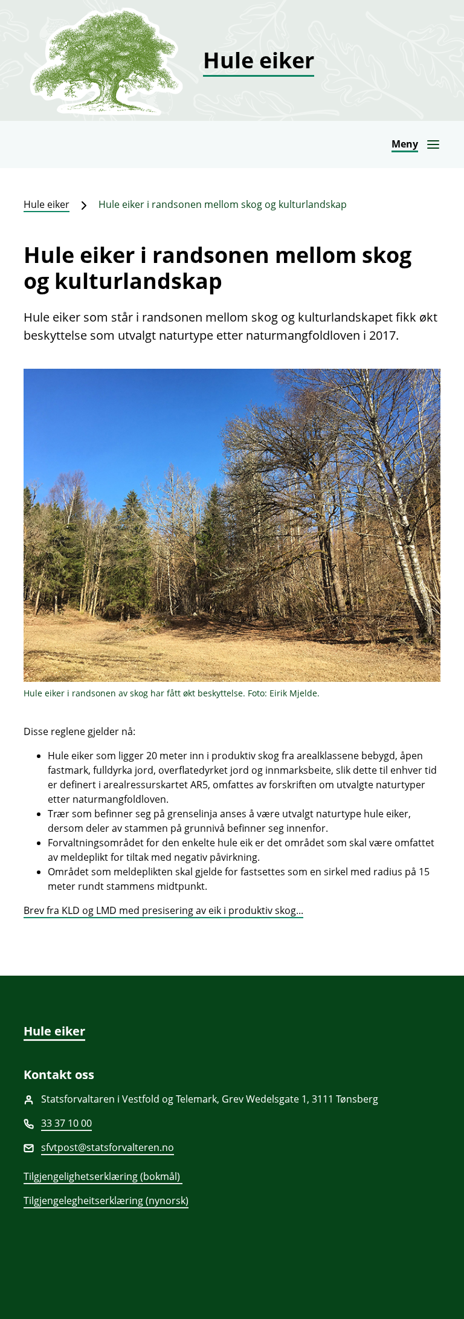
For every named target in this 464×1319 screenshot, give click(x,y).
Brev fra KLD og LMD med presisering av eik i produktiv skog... (163, 910)
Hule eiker (46, 204)
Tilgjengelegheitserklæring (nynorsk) (106, 1200)
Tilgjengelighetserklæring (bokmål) (103, 1176)
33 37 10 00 (66, 1123)
